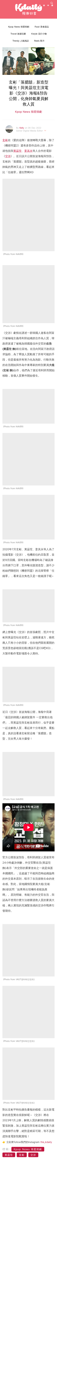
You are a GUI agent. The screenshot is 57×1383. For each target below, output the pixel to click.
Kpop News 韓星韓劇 (18, 26)
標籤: (6, 1149)
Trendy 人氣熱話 (20, 40)
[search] (51, 3)
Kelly (22, 127)
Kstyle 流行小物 (39, 33)
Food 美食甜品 (42, 26)
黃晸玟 (17, 150)
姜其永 (28, 150)
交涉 (8, 156)
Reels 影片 (39, 40)
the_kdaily (46, 1142)
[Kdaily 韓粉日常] (28, 9)
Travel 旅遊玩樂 (18, 33)
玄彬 (5, 140)
